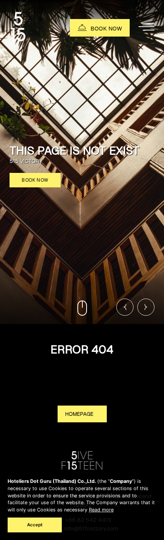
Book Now (35, 180)
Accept (34, 524)
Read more (101, 510)
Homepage (80, 414)
